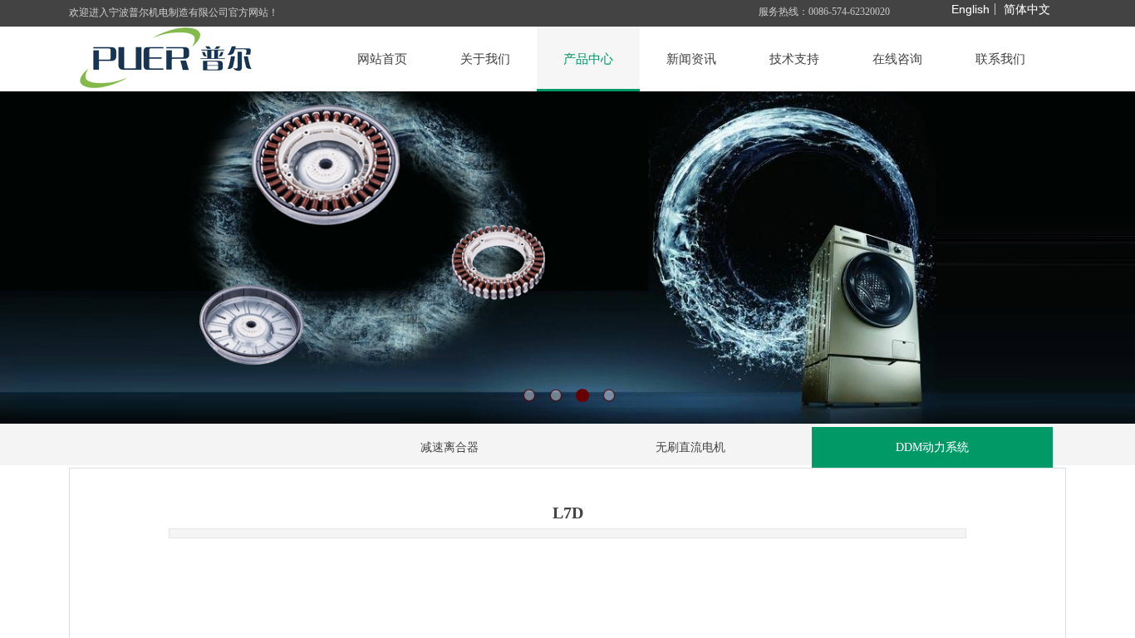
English (970, 9)
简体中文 (1027, 9)
